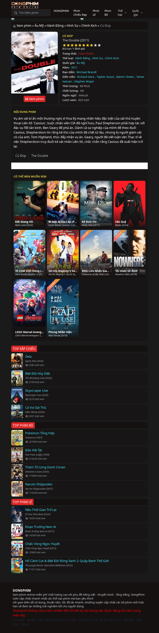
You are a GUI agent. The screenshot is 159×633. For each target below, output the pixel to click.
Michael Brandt (87, 72)
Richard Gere (85, 77)
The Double (39, 155)
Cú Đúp (67, 36)
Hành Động (82, 58)
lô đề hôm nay (110, 620)
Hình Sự (97, 58)
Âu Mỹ (81, 63)
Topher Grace (105, 77)
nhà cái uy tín (88, 620)
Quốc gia (135, 12)
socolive (19, 620)
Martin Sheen (125, 77)
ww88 (31, 620)
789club (129, 620)
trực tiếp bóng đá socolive (57, 620)
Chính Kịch (112, 58)
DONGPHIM (22, 590)
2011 (74, 67)
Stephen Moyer (84, 81)
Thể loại (120, 12)
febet (25, 624)
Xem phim (36, 99)
